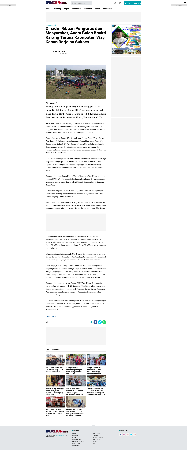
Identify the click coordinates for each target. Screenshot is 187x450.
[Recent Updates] (115, 3)
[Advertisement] (93, 16)
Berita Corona (76, 439)
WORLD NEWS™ (60, 435)
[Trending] (120, 3)
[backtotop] (93, 426)
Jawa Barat (75, 445)
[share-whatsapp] (104, 322)
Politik (97, 9)
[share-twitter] (100, 322)
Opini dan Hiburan (78, 441)
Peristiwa (88, 9)
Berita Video (96, 439)
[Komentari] (47, 322)
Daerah (74, 433)
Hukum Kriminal (98, 437)
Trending (57, 9)
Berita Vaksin (76, 443)
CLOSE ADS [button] (8, 5)
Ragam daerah (51, 25)
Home (48, 9)
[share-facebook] (95, 322)
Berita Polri (96, 433)
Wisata (95, 441)
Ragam (66, 9)
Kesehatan (76, 9)
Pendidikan (107, 9)
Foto (94, 443)
